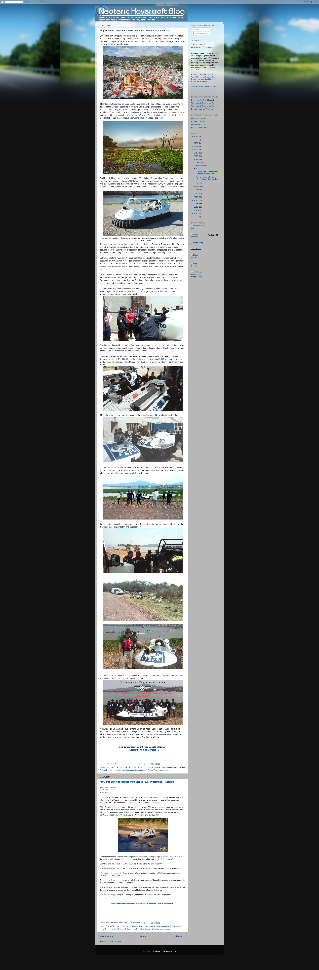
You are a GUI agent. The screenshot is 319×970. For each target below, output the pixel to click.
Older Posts (179, 936)
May (198, 169)
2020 (196, 149)
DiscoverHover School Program (203, 79)
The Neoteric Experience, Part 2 (204, 106)
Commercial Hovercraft (200, 127)
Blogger (174, 951)
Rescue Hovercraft (198, 121)
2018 (196, 156)
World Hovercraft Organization (203, 77)
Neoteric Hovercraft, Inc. (201, 53)
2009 (196, 217)
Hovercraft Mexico (145, 767)
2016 (196, 194)
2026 (196, 136)
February (200, 186)
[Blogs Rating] (197, 243)
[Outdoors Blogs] (198, 226)
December (200, 162)
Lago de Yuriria (160, 767)
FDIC (108, 767)
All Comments (200, 33)
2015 (196, 197)
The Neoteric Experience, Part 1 (204, 103)
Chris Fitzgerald (197, 60)
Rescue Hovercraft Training (202, 109)
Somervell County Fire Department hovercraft (136, 929)
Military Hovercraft (198, 124)
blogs (192, 228)
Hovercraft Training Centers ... (143, 750)
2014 (196, 200)
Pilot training (120, 770)
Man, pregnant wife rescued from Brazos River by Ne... (207, 178)
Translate (209, 47)
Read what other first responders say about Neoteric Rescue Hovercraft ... (143, 904)
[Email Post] (145, 764)
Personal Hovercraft (199, 118)
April (198, 183)
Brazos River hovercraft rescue (118, 926)
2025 (196, 140)
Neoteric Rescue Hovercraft (142, 926)
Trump (150, 770)
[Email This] (149, 764)
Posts (196, 29)
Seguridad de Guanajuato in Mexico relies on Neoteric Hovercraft (134, 30)
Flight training (116, 767)
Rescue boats (175, 926)
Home (143, 936)
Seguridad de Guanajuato (136, 770)
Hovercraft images (130, 767)
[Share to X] (154, 764)
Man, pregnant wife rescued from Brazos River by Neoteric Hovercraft (137, 782)
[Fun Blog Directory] (196, 249)
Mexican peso (172, 767)
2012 (196, 207)
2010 (196, 213)
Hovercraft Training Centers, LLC (204, 74)
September (200, 166)
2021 (196, 146)
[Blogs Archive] (197, 257)
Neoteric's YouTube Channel (202, 100)
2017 (196, 159)
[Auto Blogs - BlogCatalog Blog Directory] (197, 277)
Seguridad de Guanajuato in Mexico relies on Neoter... (207, 173)
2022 (196, 143)
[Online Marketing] (197, 236)
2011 (196, 210)
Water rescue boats (162, 929)
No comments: (136, 764)
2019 (196, 153)
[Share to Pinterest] (159, 764)
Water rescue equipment (163, 770)
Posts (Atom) (116, 941)
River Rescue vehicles (108, 929)
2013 (196, 204)
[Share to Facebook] (156, 764)
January (199, 190)
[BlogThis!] (152, 764)
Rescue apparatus (161, 926)
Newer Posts (106, 936)
